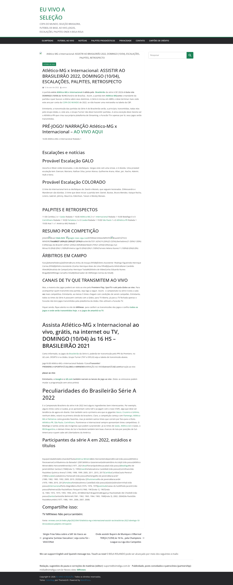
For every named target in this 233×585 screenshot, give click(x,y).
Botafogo (125, 465)
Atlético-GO (126, 426)
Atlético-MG (111, 95)
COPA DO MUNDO (71, 102)
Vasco (118, 412)
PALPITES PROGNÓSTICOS (103, 40)
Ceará (82, 469)
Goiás (62, 216)
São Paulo (107, 220)
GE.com (69, 379)
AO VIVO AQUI (88, 132)
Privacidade (125, 40)
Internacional (102, 216)
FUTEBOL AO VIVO (66, 40)
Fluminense (92, 479)
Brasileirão (74, 353)
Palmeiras (52, 419)
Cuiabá (84, 220)
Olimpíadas (47, 40)
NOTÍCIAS (82, 40)
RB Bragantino (48, 429)
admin (64, 87)
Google (58, 379)
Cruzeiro (126, 412)
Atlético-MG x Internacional (70, 92)
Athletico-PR (122, 220)
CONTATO (140, 40)
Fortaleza (72, 220)
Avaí (85, 465)
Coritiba (108, 472)
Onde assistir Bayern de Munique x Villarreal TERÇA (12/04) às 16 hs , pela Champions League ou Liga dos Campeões (118, 538)
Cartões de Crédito (159, 40)
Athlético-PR (47, 422)
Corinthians (47, 220)
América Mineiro (83, 459)
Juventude (102, 486)
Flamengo (127, 415)
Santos (52, 496)
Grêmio (135, 412)
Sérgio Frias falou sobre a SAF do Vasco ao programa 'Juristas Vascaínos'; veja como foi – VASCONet (66, 538)
